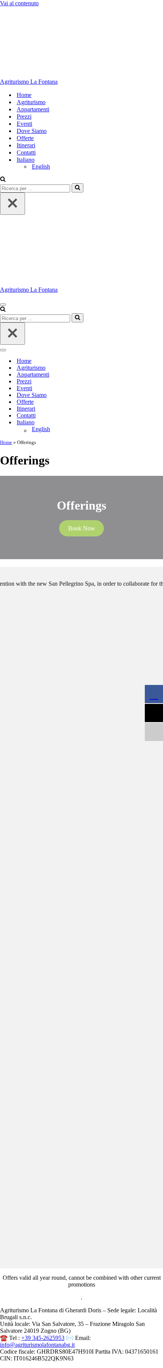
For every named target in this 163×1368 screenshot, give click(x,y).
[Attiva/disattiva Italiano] (132, 422)
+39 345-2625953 (42, 1338)
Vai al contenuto (19, 3)
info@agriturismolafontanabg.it (37, 1344)
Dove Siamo (32, 131)
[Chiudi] (12, 203)
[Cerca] (3, 180)
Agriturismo (31, 102)
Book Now (81, 528)
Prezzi (24, 116)
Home (24, 95)
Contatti (26, 152)
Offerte (25, 138)
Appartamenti (33, 109)
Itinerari (26, 145)
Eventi (24, 123)
